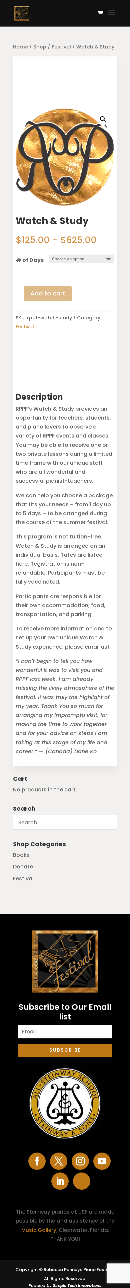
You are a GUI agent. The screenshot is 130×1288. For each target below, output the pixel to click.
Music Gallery (38, 1230)
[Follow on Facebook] (37, 1161)
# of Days (30, 260)
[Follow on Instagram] (80, 1161)
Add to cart (47, 293)
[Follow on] (81, 1181)
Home (20, 46)
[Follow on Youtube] (102, 1161)
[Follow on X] (58, 1161)
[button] (103, 119)
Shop (39, 46)
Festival (61, 46)
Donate (23, 866)
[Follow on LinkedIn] (60, 1181)
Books (21, 855)
